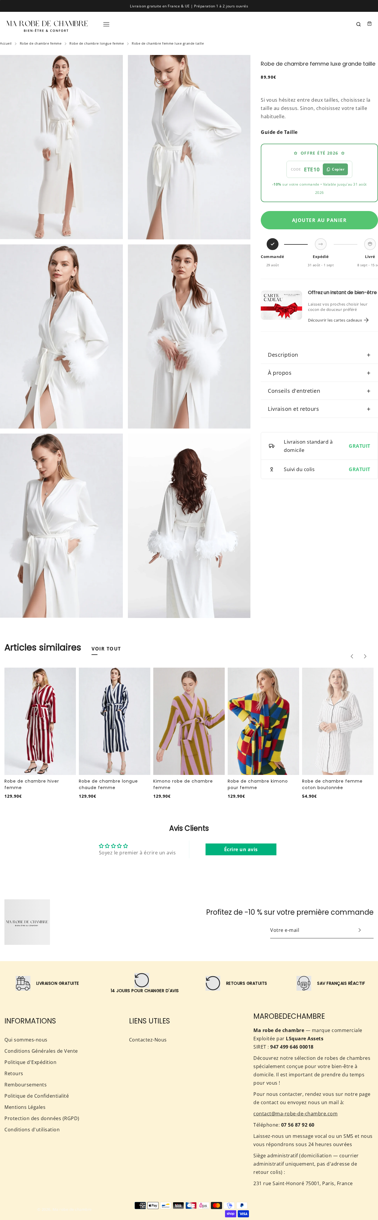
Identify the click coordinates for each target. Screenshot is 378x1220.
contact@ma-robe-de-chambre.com (295, 1113)
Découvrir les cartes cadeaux (335, 320)
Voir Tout (106, 648)
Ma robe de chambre (72, 1209)
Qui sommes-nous (26, 1039)
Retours (13, 1073)
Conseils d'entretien (319, 390)
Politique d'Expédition (30, 1062)
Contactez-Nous (148, 1039)
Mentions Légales (24, 1107)
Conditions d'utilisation (32, 1129)
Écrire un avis (241, 849)
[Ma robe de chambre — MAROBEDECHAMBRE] (47, 24)
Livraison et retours (319, 408)
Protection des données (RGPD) (41, 1118)
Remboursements (25, 1084)
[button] (352, 656)
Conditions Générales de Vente (41, 1051)
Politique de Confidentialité (36, 1096)
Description (319, 354)
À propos (319, 372)
